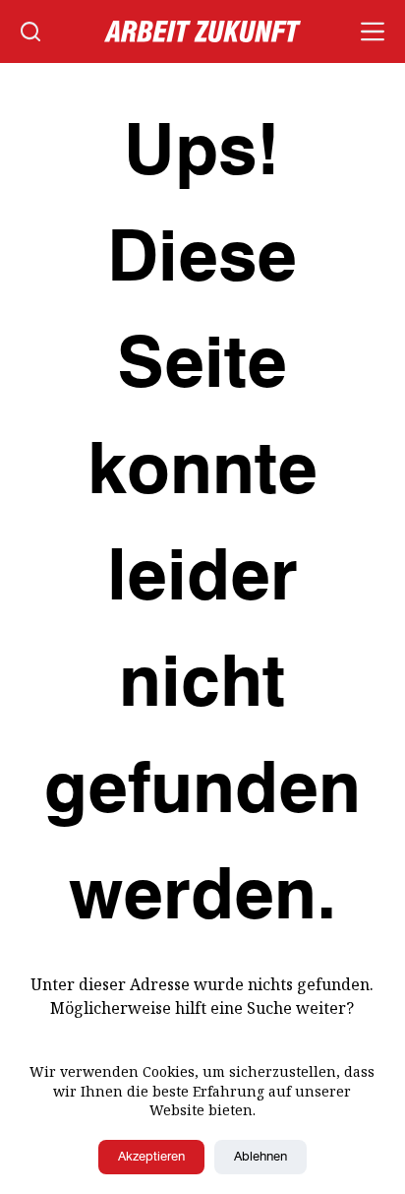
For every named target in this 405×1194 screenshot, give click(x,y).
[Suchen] (30, 31)
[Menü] (372, 31)
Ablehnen (260, 1157)
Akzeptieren (151, 1157)
